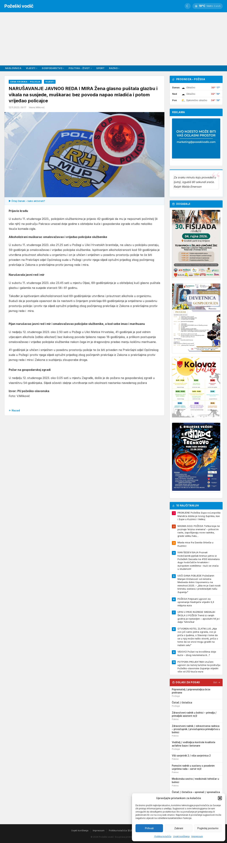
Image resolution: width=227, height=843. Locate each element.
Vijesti (31, 68)
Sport (100, 68)
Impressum (197, 836)
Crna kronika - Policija (25, 82)
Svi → (216, 682)
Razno (114, 68)
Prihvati (149, 828)
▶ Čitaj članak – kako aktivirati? (27, 200)
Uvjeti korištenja (181, 836)
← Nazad (14, 410)
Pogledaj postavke (207, 828)
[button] (220, 798)
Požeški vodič (19, 6)
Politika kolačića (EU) (120, 830)
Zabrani (178, 828)
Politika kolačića (162, 836)
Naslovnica (13, 68)
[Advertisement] (113, 39)
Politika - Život (80, 68)
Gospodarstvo (53, 68)
